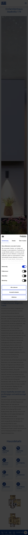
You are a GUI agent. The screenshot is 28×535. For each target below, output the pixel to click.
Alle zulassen (14, 287)
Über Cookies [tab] (22, 240)
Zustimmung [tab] (5, 240)
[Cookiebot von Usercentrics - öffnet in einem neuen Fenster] (20, 237)
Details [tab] (14, 240)
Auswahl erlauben (14, 292)
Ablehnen (14, 297)
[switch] (24, 271)
